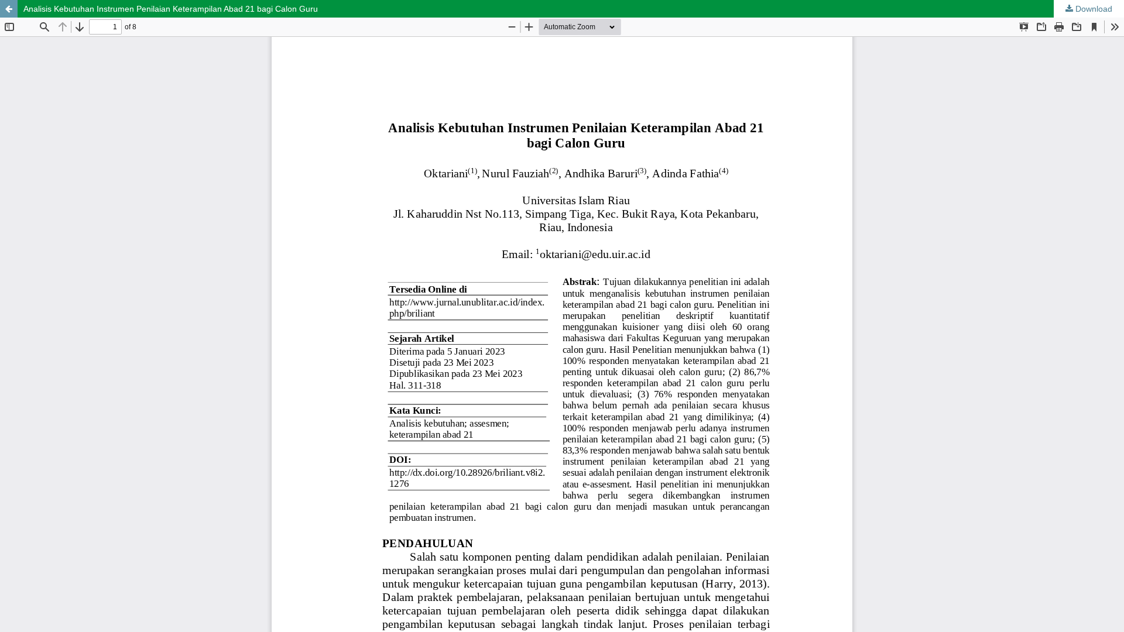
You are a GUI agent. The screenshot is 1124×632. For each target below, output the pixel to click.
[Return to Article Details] (9, 9)
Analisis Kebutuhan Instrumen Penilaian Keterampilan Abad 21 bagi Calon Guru (170, 8)
